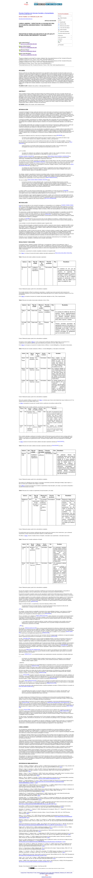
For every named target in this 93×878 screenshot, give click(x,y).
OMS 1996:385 (59, 135)
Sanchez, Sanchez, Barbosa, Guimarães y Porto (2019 (37, 179)
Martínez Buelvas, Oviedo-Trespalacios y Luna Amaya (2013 (58, 156)
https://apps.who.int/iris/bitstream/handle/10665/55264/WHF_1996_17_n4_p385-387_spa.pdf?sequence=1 (41, 824)
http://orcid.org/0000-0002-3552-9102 (29, 44)
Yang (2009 (26, 674)
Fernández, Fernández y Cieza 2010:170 (26, 156)
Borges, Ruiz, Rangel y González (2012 (26, 686)
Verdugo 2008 (42, 672)
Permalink (62, 44)
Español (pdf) (62, 22)
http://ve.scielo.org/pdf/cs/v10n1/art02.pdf (47, 778)
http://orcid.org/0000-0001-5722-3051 (29, 54)
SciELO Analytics (63, 18)
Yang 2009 (54, 636)
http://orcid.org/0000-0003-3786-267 (28, 51)
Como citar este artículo (64, 27)
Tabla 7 (26, 535)
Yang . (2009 (27, 709)
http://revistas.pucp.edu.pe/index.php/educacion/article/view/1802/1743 (34, 861)
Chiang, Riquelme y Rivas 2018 (39, 161)
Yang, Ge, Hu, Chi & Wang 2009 (50, 198)
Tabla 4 (21, 403)
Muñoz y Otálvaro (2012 (64, 710)
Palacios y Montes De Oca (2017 (30, 680)
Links (61, 766)
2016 (20, 608)
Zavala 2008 (66, 190)
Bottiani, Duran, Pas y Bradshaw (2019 (33, 649)
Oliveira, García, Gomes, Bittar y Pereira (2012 (63, 252)
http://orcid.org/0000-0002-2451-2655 (29, 47)
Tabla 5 (21, 441)
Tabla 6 (22, 485)
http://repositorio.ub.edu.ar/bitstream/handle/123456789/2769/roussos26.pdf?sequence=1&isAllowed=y (40, 841)
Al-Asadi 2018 (45, 632)
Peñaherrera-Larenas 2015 (31, 627)
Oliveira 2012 (34, 601)
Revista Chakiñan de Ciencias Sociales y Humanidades (36, 13)
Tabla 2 (22, 296)
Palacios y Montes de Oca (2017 (42, 615)
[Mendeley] (59, 40)
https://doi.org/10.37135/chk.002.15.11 (25, 18)
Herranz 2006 (25, 702)
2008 (21, 625)
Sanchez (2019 (35, 665)
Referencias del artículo (64, 25)
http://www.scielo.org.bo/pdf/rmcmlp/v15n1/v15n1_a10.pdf (31, 855)
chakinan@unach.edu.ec (46, 876)
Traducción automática (64, 31)
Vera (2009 (27, 218)
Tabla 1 (22, 253)
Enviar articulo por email (65, 33)
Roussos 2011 (48, 214)
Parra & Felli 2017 (48, 613)
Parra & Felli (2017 (60, 441)
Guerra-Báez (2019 (26, 638)
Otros (61, 40)
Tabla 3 (22, 345)
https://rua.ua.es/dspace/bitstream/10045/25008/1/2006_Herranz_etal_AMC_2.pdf (36, 803)
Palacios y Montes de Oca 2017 (51, 177)
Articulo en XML (63, 23)
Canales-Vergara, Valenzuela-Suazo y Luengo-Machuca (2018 (58, 702)
